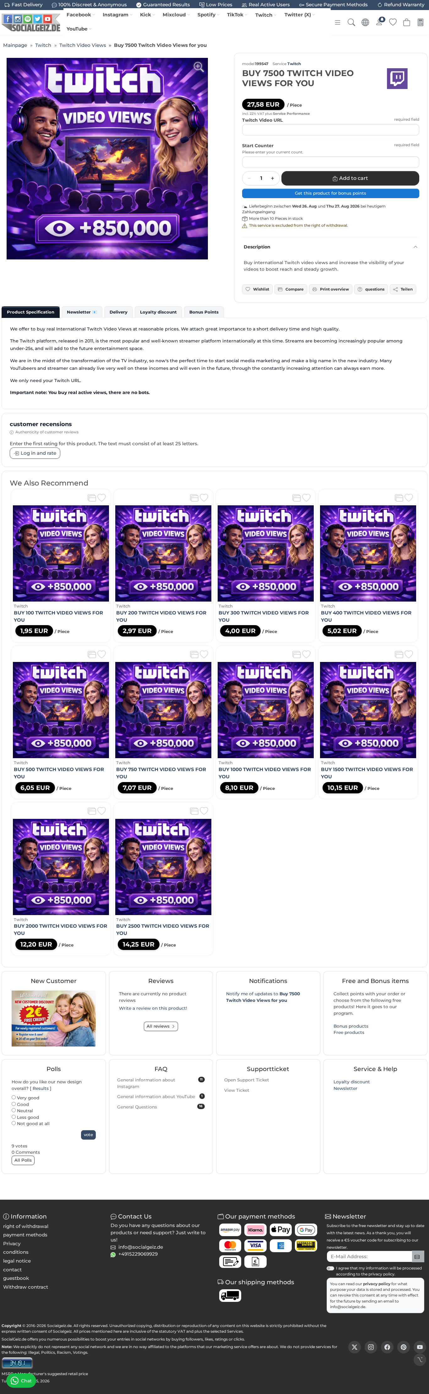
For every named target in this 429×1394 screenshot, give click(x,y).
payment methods (25, 1235)
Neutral (24, 1110)
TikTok (235, 15)
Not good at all (33, 1123)
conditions (16, 1252)
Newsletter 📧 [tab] (82, 311)
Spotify (206, 15)
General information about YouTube (160, 1096)
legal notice (17, 1261)
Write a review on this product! (153, 1008)
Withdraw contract (25, 1287)
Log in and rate (38, 453)
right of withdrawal (25, 1226)
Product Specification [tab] (30, 311)
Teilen (407, 289)
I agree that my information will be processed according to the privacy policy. (379, 1271)
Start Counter (258, 145)
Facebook (79, 15)
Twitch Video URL (262, 120)
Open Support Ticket (246, 1079)
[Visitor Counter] (17, 1362)
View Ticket (236, 1090)
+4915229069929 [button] (138, 1254)
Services (235, 1331)
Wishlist (261, 289)
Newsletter (345, 1088)
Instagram (115, 15)
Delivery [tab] (119, 311)
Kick (145, 15)
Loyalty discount (352, 1081)
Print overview (334, 289)
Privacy (11, 1244)
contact (12, 1270)
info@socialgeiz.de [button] (140, 1247)
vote (88, 1134)
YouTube (77, 29)
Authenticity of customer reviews (47, 432)
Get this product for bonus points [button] (330, 193)
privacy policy (377, 1283)
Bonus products (351, 1026)
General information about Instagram (160, 1083)
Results (41, 1088)
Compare (294, 289)
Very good (27, 1097)
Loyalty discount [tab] (158, 311)
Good (22, 1104)
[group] (107, 158)
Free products (349, 1032)
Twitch (264, 15)
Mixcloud (174, 15)
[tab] (31, 312)
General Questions (160, 1106)
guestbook (16, 1278)
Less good (27, 1117)
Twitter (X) (298, 15)
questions (374, 289)
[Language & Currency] (365, 22)
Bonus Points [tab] (204, 311)
